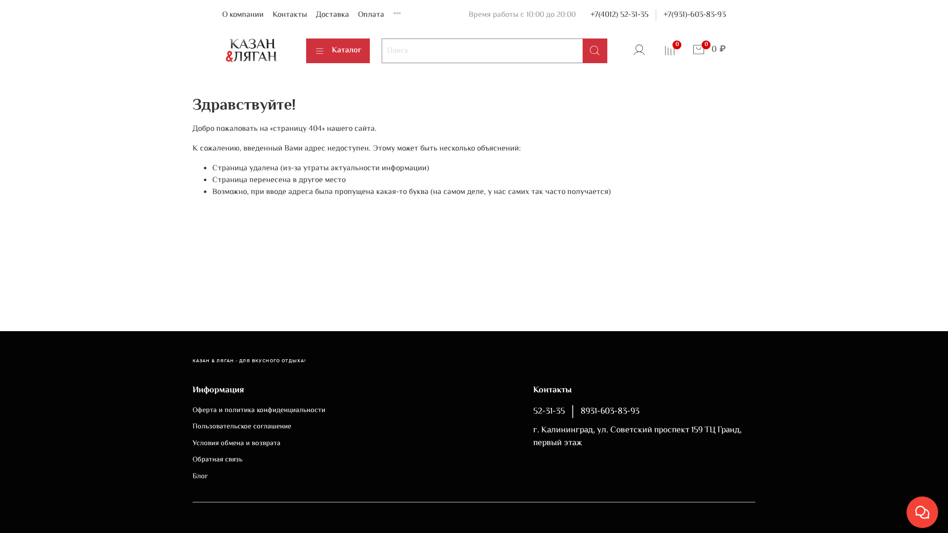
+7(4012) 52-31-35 (619, 15)
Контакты (290, 15)
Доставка (332, 15)
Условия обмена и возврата (236, 443)
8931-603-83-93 (610, 412)
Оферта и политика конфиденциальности (259, 410)
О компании (243, 15)
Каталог (346, 50)
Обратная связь (217, 460)
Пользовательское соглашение (242, 426)
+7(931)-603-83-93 (695, 15)
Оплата (371, 15)
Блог (200, 476)
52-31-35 (549, 412)
